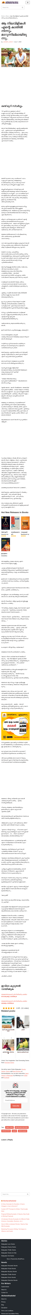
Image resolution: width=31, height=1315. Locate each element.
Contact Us (4, 1292)
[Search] (23, 7)
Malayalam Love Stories (8, 1244)
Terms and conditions (7, 1310)
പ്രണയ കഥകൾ (22, 1130)
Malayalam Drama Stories (8, 1247)
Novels (24, 1069)
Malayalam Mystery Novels (9, 1271)
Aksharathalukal (9, 1201)
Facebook (6, 1077)
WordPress (21, 1259)
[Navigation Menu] (28, 2)
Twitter (25, 1075)
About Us (4, 1289)
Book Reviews (17, 1071)
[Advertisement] (15, 88)
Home (3, 16)
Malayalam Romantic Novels (9, 1265)
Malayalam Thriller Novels (8, 1274)
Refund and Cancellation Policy (10, 1313)
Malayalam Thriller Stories (8, 1250)
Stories (3, 1071)
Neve (8, 1259)
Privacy (3, 1302)
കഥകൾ (14, 1130)
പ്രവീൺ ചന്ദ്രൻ (7, 42)
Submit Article (5, 1286)
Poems (8, 1071)
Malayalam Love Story (22, 1127)
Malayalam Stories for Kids (8, 1253)
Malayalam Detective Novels (9, 1280)
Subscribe (16, 1106)
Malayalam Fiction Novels (8, 1268)
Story (7, 16)
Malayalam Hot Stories (7, 1256)
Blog (2, 1305)
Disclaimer (4, 1307)
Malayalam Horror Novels (8, 1277)
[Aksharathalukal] (10, 2)
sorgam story (6, 1130)
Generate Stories (9, 1062)
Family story (9, 1127)
